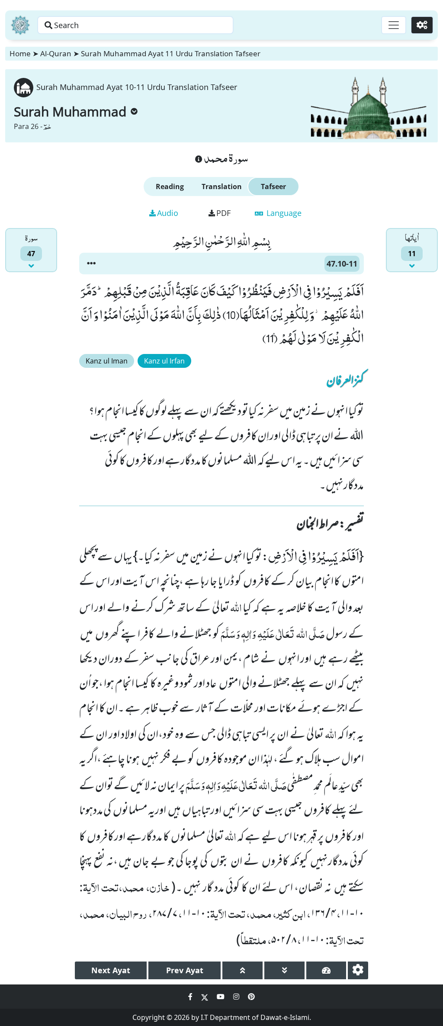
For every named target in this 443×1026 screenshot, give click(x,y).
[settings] (358, 970)
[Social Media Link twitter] (205, 996)
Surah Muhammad (70, 111)
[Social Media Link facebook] (191, 996)
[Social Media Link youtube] (221, 996)
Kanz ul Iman (107, 361)
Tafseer (273, 186)
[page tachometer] (326, 970)
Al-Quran (55, 53)
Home (20, 53)
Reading (170, 186)
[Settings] (422, 25)
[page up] (242, 970)
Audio (167, 213)
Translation (222, 186)
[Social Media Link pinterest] (251, 996)
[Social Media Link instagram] (237, 996)
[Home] (20, 25)
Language (283, 213)
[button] (91, 263)
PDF (223, 213)
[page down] (284, 970)
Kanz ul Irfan (164, 361)
